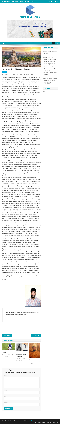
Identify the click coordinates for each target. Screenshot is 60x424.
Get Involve (49, 422)
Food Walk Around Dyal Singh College (8, 335)
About (8, 43)
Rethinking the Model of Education (37, 335)
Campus (23, 43)
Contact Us (55, 422)
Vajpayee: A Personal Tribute (7, 351)
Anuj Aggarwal (5, 356)
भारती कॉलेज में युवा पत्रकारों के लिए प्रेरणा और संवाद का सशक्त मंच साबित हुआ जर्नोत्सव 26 (50, 80)
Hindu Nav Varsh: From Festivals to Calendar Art (50, 67)
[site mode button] (53, 43)
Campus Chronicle (30, 16)
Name (5, 390)
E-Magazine (31, 1)
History (4, 71)
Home (16, 1)
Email (5, 396)
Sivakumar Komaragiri (18, 74)
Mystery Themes (31, 420)
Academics (15, 43)
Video (26, 1)
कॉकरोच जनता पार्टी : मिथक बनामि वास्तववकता (50, 52)
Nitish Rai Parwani (32, 363)
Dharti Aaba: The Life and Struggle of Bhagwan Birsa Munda (21, 354)
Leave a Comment (29, 74)
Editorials (21, 1)
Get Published (32, 43)
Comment (6, 375)
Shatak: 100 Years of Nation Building (50, 73)
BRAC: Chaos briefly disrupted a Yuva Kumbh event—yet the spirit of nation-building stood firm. (50, 60)
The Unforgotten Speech (34, 359)
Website (6, 402)
